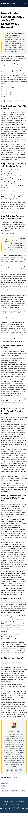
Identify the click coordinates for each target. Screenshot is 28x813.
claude (6, 790)
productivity (22, 790)
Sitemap (19, 804)
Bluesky (3, 697)
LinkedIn (10, 697)
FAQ (4, 804)
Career (3, 785)
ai (2, 790)
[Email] (1, 808)
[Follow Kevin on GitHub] (20, 770)
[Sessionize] (27, 808)
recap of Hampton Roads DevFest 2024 (13, 716)
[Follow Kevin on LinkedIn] (16, 770)
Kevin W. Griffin (8, 3)
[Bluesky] (10, 808)
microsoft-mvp (14, 790)
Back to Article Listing (9, 777)
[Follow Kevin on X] (7, 770)
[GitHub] (18, 808)
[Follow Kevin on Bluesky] (11, 770)
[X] (5, 808)
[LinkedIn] (14, 808)
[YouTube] (23, 808)
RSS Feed (11, 804)
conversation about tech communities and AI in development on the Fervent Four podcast (13, 708)
